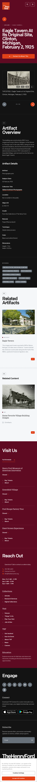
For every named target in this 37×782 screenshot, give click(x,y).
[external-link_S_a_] (18, 569)
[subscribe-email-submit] (32, 740)
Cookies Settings (18, 773)
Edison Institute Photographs (12, 190)
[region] (18, 770)
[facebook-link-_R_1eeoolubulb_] (4, 685)
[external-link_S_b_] (18, 571)
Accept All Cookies (18, 778)
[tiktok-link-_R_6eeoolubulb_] (30, 685)
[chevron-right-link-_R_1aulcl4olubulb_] (33, 359)
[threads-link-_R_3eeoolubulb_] (15, 685)
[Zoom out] (23, 87)
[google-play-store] (25, 712)
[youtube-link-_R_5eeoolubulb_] (25, 685)
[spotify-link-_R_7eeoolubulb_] (4, 690)
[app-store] (9, 712)
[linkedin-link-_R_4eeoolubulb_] (20, 685)
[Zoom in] (18, 87)
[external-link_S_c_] (18, 574)
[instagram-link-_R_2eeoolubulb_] (9, 685)
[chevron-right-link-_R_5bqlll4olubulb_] (33, 432)
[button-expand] (31, 387)
